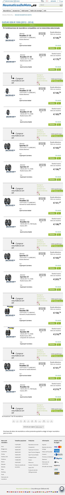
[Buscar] (61, 5)
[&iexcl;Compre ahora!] (59, 48)
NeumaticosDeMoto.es (23, 489)
